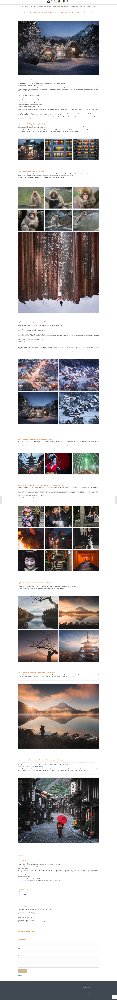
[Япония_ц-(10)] (31, 198)
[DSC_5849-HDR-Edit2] (78, 645)
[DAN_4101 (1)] (31, 463)
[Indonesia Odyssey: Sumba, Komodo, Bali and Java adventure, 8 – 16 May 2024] (1, 500)
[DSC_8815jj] (38, 408)
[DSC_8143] (31, 538)
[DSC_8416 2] (58, 538)
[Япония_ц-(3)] (85, 198)
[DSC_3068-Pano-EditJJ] (78, 375)
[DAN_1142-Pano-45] (85, 463)
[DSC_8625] (31, 561)
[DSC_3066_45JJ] (38, 375)
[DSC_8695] (58, 561)
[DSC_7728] (58, 516)
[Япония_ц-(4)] (58, 198)
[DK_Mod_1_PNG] (58, 2)
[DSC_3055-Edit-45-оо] (78, 408)
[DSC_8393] (85, 561)
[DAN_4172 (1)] (58, 463)
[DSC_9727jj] (38, 645)
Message (20, 955)
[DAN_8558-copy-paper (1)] (58, 810)
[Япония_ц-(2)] (31, 220)
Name (19, 942)
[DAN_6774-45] (85, 149)
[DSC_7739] (85, 516)
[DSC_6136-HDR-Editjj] (78, 612)
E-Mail (19, 948)
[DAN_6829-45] (58, 149)
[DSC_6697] (31, 516)
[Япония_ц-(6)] (85, 220)
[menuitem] (22, 6)
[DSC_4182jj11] (58, 272)
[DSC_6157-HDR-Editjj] (58, 716)
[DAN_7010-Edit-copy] (31, 149)
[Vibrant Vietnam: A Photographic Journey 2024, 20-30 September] (116, 500)
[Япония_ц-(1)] (58, 220)
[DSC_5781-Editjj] (38, 612)
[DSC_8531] (85, 538)
